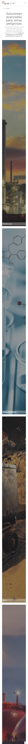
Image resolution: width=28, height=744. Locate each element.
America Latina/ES (12, 3)
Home (4, 8)
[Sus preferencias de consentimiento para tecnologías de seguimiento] (25, 742)
